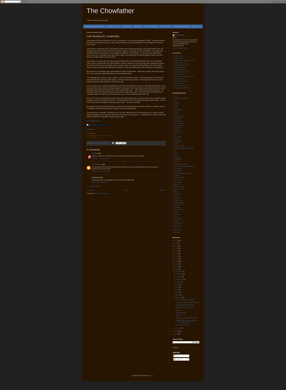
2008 (176, 334)
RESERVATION (91, 129)
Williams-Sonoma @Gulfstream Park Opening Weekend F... (187, 321)
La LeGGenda (178, 209)
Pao (175, 150)
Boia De (176, 114)
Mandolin (177, 193)
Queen (176, 162)
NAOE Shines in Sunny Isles (184, 307)
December (179, 271)
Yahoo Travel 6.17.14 (180, 63)
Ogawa (176, 103)
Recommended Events (181, 26)
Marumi (176, 196)
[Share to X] (121, 143)
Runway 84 (177, 141)
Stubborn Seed (178, 189)
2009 (176, 331)
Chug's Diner (178, 182)
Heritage (177, 130)
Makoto (176, 144)
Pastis (176, 155)
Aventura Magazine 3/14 (181, 65)
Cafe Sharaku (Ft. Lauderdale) (185, 305)
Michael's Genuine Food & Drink (184, 148)
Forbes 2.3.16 (178, 56)
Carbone (177, 139)
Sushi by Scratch (179, 146)
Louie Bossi (177, 218)
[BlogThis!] (119, 143)
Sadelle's (177, 175)
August (178, 282)
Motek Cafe (177, 198)
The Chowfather (110, 10)
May (177, 290)
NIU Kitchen (178, 180)
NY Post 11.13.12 (179, 79)
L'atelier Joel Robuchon (181, 98)
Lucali (176, 96)
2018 (176, 248)
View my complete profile (180, 48)
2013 (176, 261)
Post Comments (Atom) (102, 193)
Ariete (176, 112)
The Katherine (178, 121)
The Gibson (177, 169)
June (178, 287)
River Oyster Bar (179, 187)
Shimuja (176, 207)
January (178, 328)
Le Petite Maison (179, 203)
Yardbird (176, 232)
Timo (175, 216)
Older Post (162, 190)
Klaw (175, 134)
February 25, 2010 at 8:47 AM (100, 171)
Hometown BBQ (179, 178)
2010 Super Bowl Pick (182, 325)
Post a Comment (94, 186)
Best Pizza (138, 26)
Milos (176, 191)
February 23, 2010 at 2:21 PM (100, 158)
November (179, 274)
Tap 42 (176, 228)
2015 (176, 256)
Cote (175, 100)
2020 (176, 243)
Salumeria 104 (178, 223)
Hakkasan (177, 214)
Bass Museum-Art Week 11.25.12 (184, 76)
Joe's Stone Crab (179, 125)
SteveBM (94, 153)
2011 (176, 266)
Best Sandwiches (151, 26)
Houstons (177, 157)
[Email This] (117, 143)
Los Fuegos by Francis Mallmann (184, 166)
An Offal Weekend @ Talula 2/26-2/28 (187, 302)
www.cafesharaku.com (94, 121)
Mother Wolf (178, 132)
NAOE (176, 107)
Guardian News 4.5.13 (181, 70)
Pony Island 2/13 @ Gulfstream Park (187, 318)
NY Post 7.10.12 (179, 83)
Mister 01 (177, 184)
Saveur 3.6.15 (178, 58)
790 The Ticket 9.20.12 (181, 81)
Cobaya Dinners (113, 26)
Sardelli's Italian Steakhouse (182, 173)
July (177, 284)
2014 (176, 259)
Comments (178, 359)
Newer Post (90, 190)
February (179, 297)
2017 (176, 251)
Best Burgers (126, 26)
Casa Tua (179, 310)
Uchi (175, 153)
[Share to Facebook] (123, 143)
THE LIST (179, 315)
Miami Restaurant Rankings (94, 26)
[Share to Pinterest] (125, 143)
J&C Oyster (177, 137)
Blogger (151, 375)
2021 (176, 240)
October (178, 276)
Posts (177, 356)
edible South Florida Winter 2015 (184, 60)
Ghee (176, 212)
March (178, 295)
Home (195, 26)
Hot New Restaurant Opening (185, 300)
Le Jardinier (178, 119)
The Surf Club (178, 110)
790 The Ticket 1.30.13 (181, 72)
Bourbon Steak (178, 116)
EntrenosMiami (178, 123)
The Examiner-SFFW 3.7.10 (182, 88)
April (177, 292)
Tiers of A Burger (181, 313)
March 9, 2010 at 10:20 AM (100, 182)
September (179, 279)
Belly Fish (177, 205)
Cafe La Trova (178, 200)
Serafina (176, 221)
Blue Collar (177, 230)
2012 (176, 264)
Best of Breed (165, 26)
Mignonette (177, 225)
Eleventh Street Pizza (180, 164)
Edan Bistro (177, 159)
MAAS (176, 105)
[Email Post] (112, 143)
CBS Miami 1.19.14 (180, 67)
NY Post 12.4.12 (179, 74)
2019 (176, 246)
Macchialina (178, 128)
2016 (176, 253)
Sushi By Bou (178, 171)
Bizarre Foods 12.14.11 (181, 85)
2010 (176, 269)
